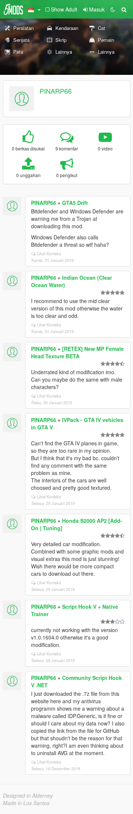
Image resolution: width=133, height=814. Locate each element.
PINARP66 (56, 91)
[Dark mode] (113, 9)
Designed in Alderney (28, 795)
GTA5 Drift (75, 202)
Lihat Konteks (49, 253)
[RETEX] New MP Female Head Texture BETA (77, 352)
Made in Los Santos (26, 803)
